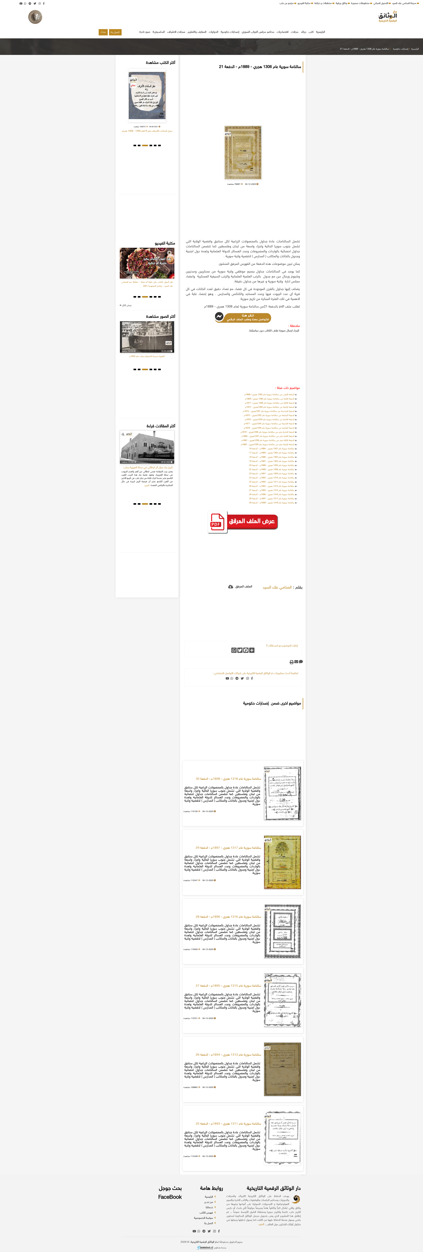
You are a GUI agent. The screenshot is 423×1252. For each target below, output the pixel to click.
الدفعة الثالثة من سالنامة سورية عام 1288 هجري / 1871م (269, 403)
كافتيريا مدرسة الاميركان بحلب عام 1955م (147, 356)
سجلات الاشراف (176, 32)
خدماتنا (210, 1207)
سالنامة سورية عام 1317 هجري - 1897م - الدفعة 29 (271, 498)
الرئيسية (320, 32)
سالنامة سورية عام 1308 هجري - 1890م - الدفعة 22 (271, 469)
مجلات (294, 32)
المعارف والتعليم (197, 32)
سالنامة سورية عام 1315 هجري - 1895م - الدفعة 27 (271, 490)
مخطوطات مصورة (360, 3)
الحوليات (213, 32)
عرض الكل (126, 305)
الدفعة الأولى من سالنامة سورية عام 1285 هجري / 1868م (269, 394)
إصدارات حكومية (230, 32)
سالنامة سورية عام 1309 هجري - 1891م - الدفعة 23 (271, 473)
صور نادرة (144, 32)
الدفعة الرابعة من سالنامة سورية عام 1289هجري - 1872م (269, 407)
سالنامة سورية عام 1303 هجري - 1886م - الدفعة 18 (271, 457)
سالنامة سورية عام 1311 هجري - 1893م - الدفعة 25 (271, 482)
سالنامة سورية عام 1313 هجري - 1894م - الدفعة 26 (271, 486)
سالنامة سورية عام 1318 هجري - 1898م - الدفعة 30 (271, 503)
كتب (311, 32)
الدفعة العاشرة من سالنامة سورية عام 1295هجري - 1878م (269, 428)
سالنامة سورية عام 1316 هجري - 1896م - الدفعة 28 (271, 494)
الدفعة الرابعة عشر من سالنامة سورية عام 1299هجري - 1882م (267, 444)
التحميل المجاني (381, 3)
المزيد (261, 1224)
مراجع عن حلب (287, 3)
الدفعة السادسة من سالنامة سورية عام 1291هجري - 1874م (268, 411)
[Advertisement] (211, 17)
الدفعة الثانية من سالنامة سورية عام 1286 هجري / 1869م (269, 399)
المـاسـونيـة (159, 32)
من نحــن (209, 1202)
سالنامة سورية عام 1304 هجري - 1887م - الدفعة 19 (271, 461)
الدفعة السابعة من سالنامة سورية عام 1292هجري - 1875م (269, 415)
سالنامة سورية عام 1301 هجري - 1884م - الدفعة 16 (271, 448)
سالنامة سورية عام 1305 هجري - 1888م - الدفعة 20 (271, 465)
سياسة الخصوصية (204, 1218)
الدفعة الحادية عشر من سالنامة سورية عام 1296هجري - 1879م (267, 432)
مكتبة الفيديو (304, 3)
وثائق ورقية (342, 3)
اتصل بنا (115, 32)
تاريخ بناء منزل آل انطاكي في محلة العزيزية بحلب (148, 467)
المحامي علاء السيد (277, 587)
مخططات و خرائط (323, 3)
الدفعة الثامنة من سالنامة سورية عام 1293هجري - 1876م (269, 419)
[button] (159, 145)
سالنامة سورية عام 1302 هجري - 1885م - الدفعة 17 (271, 453)
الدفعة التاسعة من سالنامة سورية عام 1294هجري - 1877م (269, 423)
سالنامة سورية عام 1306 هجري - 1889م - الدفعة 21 (364, 49)
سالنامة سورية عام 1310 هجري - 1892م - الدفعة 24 (271, 478)
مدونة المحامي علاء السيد (404, 3)
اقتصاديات (282, 32)
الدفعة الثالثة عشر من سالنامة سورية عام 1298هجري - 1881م (267, 440)
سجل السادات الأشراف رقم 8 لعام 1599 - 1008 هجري (147, 131)
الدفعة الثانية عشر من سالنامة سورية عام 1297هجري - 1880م (267, 436)
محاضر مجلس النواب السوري (258, 32)
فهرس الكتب (207, 1212)
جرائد (303, 32)
